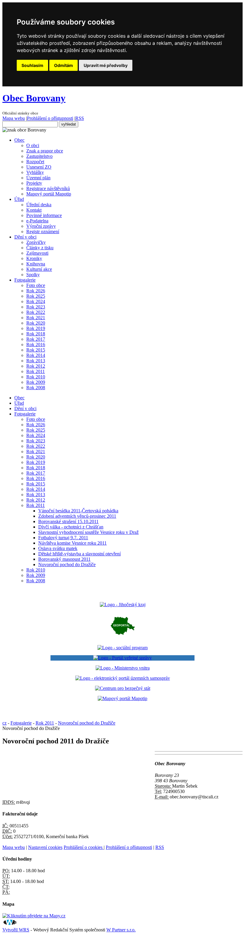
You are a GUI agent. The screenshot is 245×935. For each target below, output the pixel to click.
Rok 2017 (35, 339)
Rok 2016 (35, 344)
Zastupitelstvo (39, 156)
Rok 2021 (35, 317)
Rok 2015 (35, 349)
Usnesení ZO (38, 166)
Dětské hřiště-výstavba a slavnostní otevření (79, 553)
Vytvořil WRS (15, 929)
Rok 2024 (35, 301)
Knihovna (35, 263)
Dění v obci (25, 236)
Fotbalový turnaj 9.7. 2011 (63, 537)
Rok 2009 (35, 382)
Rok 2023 (35, 306)
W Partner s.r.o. (121, 929)
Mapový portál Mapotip (48, 193)
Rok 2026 (35, 290)
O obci (32, 145)
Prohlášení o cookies (84, 847)
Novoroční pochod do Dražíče (67, 564)
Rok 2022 (35, 312)
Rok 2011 (35, 371)
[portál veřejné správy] (122, 658)
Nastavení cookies (45, 847)
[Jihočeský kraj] (123, 604)
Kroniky (34, 258)
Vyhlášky (35, 172)
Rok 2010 (35, 376)
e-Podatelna (37, 220)
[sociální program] (122, 647)
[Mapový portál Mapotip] (122, 698)
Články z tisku (39, 247)
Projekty (34, 183)
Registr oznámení (42, 231)
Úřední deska (38, 204)
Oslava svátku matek (57, 548)
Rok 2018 (35, 333)
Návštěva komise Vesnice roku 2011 (72, 543)
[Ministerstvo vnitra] (123, 667)
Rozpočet (35, 161)
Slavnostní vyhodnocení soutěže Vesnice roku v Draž (88, 532)
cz (4, 722)
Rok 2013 (35, 360)
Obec (19, 140)
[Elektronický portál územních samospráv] (122, 678)
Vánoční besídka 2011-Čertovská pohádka (78, 510)
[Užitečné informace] (122, 688)
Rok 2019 (35, 328)
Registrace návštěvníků (48, 188)
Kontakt (34, 210)
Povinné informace (44, 215)
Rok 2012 (35, 366)
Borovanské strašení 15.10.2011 (68, 521)
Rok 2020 (35, 323)
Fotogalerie (25, 279)
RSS (79, 118)
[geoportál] (123, 637)
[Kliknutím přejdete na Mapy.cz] (33, 915)
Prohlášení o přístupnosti (50, 118)
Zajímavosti (37, 253)
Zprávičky (36, 242)
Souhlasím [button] (32, 65)
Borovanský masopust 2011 (64, 559)
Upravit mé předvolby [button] (106, 65)
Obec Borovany (33, 98)
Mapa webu (13, 118)
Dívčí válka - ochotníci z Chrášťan (70, 526)
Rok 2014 (35, 355)
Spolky (33, 274)
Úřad (19, 199)
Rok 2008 (35, 387)
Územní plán (38, 177)
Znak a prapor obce (44, 150)
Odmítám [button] (63, 65)
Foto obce (35, 285)
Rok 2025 (35, 296)
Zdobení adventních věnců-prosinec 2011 (77, 516)
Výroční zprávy (41, 226)
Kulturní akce (39, 269)
